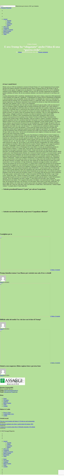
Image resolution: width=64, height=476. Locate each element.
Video (4, 404)
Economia (9, 445)
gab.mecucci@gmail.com (10, 392)
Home (5, 398)
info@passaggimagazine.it (11, 390)
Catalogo (5, 401)
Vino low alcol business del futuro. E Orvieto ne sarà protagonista (17, 421)
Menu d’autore (7, 453)
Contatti (5, 406)
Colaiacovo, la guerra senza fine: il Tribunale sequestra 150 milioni (17, 427)
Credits (5, 415)
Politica (9, 447)
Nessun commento (43, 52)
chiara (20, 52)
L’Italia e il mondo (32, 44)
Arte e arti (6, 448)
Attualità (9, 442)
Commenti (6, 450)
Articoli (5, 441)
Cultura (9, 444)
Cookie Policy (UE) (8, 414)
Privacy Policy (7, 412)
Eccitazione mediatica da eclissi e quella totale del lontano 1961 (16, 424)
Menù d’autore (7, 403)
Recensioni (6, 454)
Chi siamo (6, 400)
